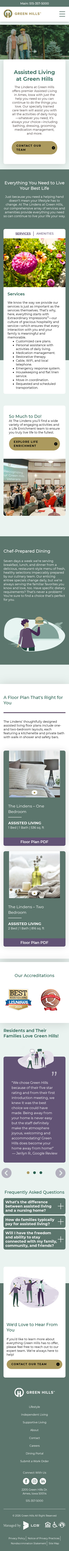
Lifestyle (34, 1407)
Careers (34, 1445)
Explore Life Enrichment (26, 443)
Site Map (54, 1543)
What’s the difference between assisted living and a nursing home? (28, 1206)
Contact (34, 1438)
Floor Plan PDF (34, 842)
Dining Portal (34, 1453)
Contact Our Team (28, 147)
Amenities (45, 234)
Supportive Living (34, 1422)
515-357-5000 (34, 1500)
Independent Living (34, 1414)
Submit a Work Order (34, 1461)
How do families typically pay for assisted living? (29, 1221)
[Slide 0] (28, 1172)
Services (23, 234)
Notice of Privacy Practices (43, 1538)
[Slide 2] (41, 1172)
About (34, 1430)
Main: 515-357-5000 (34, 3)
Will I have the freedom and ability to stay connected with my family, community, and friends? (31, 1239)
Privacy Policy (17, 1538)
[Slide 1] (34, 1172)
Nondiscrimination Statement (28, 1543)
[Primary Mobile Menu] (59, 14)
